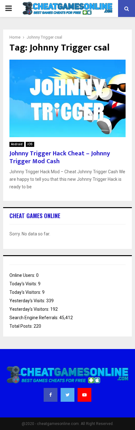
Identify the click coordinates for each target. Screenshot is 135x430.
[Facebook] (50, 395)
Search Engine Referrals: (34, 317)
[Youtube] (84, 395)
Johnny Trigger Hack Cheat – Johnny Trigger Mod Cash (59, 157)
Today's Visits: (23, 283)
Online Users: (22, 275)
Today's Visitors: (25, 292)
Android (17, 144)
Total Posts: (21, 326)
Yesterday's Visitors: (29, 309)
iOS (30, 144)
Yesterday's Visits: (27, 300)
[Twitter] (67, 395)
